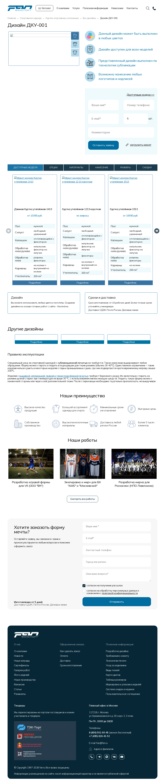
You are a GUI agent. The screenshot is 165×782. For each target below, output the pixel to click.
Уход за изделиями (116, 665)
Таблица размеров (116, 679)
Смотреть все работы (82, 498)
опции (53, 167)
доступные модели (25, 167)
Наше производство (25, 679)
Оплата (64, 655)
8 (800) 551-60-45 (98, 732)
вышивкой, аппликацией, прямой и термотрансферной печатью (53, 375)
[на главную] (20, 8)
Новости (18, 655)
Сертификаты (21, 665)
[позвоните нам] (91, 756)
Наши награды (21, 660)
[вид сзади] (75, 53)
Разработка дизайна (117, 651)
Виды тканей (112, 670)
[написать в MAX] (106, 756)
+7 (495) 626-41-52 (99, 736)
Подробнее (35, 282)
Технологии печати (116, 660)
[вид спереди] (75, 44)
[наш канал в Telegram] (99, 756)
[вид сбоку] (75, 36)
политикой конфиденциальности (120, 593)
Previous (7, 230)
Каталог (46, 8)
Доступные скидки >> (140, 94)
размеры (125, 167)
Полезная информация (95, 8)
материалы (76, 167)
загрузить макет (140, 144)
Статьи (17, 689)
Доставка (65, 660)
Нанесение (117, 8)
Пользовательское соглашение (123, 693)
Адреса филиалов (103, 749)
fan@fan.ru (101, 743)
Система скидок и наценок (120, 689)
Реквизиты (20, 693)
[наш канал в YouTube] (121, 756)
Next (155, 230)
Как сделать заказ (70, 651)
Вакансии (19, 684)
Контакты (132, 8)
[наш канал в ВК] (114, 756)
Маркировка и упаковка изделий (123, 684)
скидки (146, 167)
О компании (63, 8)
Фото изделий (21, 674)
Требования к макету (117, 655)
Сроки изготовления (71, 665)
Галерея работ (22, 670)
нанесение (101, 167)
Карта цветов (113, 674)
